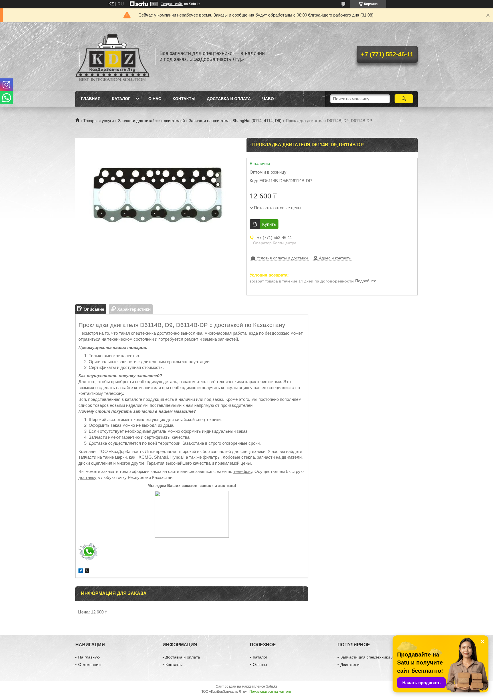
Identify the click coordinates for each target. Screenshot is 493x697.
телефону (242, 471)
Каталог (121, 98)
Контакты (184, 98)
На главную (89, 657)
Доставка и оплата (229, 98)
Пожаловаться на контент (270, 692)
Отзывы (260, 664)
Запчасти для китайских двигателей (151, 120)
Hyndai (176, 457)
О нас (154, 98)
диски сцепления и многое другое (111, 463)
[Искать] (404, 98)
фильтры (212, 457)
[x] (87, 571)
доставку (87, 477)
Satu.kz (271, 686)
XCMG (145, 457)
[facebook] (80, 571)
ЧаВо (268, 98)
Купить (269, 224)
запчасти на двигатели (279, 457)
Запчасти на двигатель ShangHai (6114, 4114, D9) (235, 120)
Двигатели (349, 664)
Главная (90, 98)
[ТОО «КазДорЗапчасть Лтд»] (112, 56)
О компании (89, 664)
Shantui (161, 457)
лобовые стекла (239, 457)
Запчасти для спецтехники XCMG (371, 657)
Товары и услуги (98, 120)
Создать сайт (172, 4)
